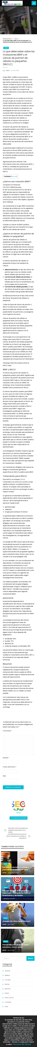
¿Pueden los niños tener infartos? (16, 921)
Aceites (7, 971)
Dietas (7, 984)
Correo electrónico (9, 767)
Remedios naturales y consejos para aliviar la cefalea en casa (15, 868)
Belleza (7, 975)
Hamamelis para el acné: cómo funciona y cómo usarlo (15, 945)
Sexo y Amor (9, 998)
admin (8, 70)
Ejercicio (7, 989)
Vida (6, 1006)
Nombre (6, 758)
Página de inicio (7, 39)
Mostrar (14, 176)
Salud (16, 39)
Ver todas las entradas (18, 818)
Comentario (7, 731)
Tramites (8, 1002)
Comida (8, 980)
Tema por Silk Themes (22, 1044)
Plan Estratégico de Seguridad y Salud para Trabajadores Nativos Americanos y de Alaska (16, 893)
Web (4, 776)
